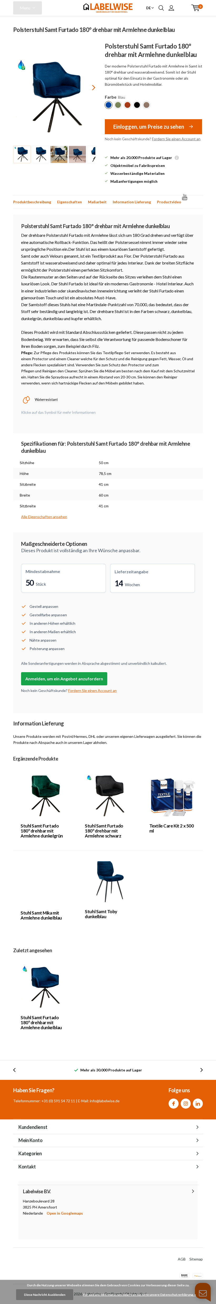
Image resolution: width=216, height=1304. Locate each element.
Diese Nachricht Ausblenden (44, 1295)
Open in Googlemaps (65, 1213)
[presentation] (89, 87)
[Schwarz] (137, 105)
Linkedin (198, 1104)
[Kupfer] (127, 105)
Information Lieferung (132, 202)
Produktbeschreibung (32, 202)
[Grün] (118, 105)
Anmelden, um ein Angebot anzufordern (64, 678)
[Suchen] (161, 8)
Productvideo (169, 202)
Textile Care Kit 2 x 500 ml (171, 828)
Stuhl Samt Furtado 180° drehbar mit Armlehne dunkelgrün (42, 831)
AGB (182, 1259)
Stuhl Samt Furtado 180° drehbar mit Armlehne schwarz (104, 831)
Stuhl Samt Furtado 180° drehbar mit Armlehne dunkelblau (41, 1022)
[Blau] (108, 105)
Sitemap (196, 1259)
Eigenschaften (69, 202)
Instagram (186, 1104)
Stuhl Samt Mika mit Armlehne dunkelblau (41, 915)
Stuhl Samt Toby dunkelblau (101, 914)
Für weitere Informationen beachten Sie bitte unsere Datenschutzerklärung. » (139, 1295)
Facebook (174, 1104)
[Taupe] (146, 105)
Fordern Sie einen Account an (176, 139)
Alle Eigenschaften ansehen (44, 516)
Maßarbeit (97, 202)
